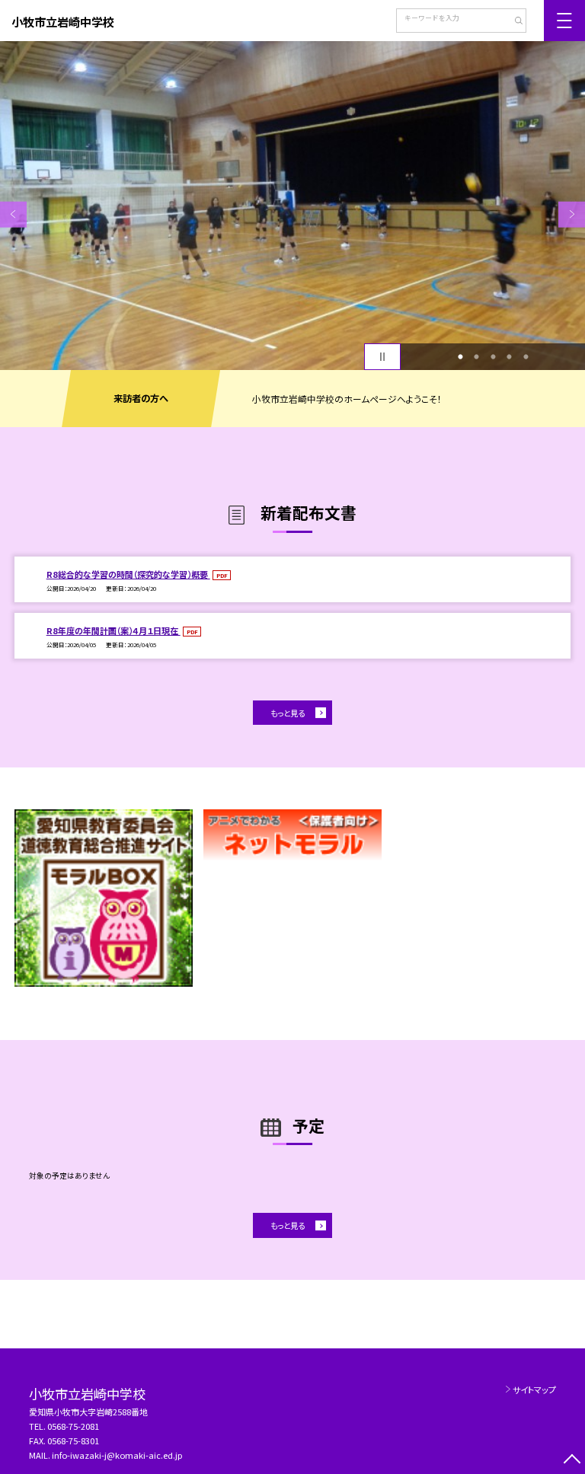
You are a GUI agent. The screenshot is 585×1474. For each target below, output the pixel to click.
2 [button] (477, 357)
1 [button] (460, 357)
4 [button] (509, 357)
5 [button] (525, 357)
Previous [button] (13, 214)
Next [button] (571, 214)
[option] (292, 205)
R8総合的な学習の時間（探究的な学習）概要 (128, 574)
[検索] (513, 22)
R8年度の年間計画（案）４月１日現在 (113, 630)
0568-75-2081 (73, 1426)
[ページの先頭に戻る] (571, 1460)
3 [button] (493, 357)
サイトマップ (534, 1389)
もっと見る (287, 713)
